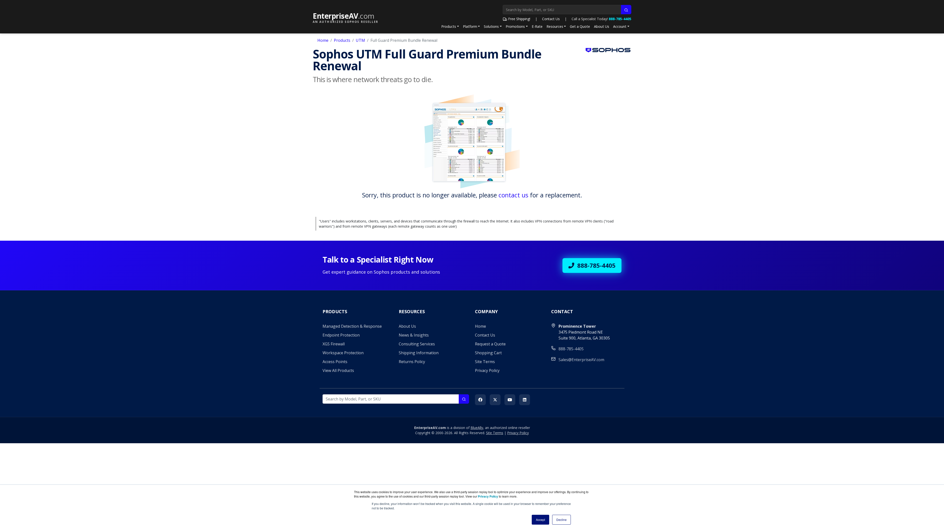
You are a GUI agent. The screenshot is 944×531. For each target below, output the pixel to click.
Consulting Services (417, 344)
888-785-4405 (620, 18)
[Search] (626, 9)
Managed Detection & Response (352, 326)
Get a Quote (580, 26)
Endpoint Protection (341, 335)
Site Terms (485, 361)
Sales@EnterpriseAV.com (581, 359)
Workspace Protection (343, 352)
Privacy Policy (487, 370)
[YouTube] (509, 399)
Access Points (335, 361)
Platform (470, 26)
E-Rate (537, 26)
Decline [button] (561, 519)
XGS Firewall (334, 344)
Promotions (515, 26)
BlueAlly (477, 427)
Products (448, 26)
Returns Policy (412, 361)
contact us (513, 195)
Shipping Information (419, 352)
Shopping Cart (488, 352)
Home (322, 40)
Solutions (491, 26)
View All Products (338, 370)
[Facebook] (480, 399)
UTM (360, 40)
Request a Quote (490, 344)
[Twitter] (495, 399)
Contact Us (551, 18)
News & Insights (414, 335)
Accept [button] (540, 519)
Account (619, 26)
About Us (601, 26)
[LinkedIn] (524, 399)
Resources (554, 26)
